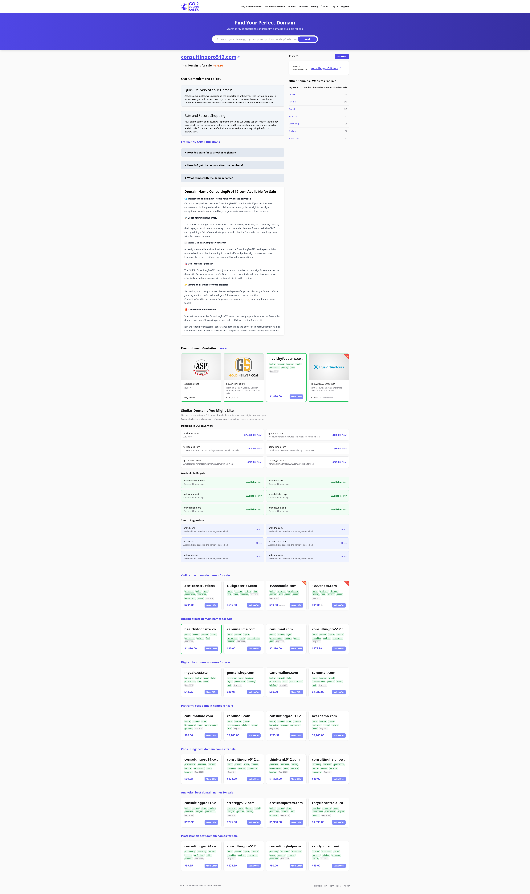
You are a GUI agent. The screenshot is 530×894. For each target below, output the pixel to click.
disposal (341, 812)
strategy (295, 765)
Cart (326, 6)
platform (231, 642)
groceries (244, 595)
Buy (260, 482)
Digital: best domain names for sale (205, 662)
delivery (285, 367)
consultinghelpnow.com (332, 759)
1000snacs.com (324, 585)
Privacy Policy (320, 885)
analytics (326, 638)
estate (205, 681)
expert (315, 859)
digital (246, 634)
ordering (331, 595)
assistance (327, 765)
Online (292, 94)
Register (345, 6)
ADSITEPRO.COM (191, 384)
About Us (303, 6)
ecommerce (274, 367)
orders (200, 598)
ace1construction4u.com (204, 585)
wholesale (281, 591)
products (281, 364)
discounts (334, 591)
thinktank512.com (284, 759)
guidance (316, 855)
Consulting (294, 123)
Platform (293, 116)
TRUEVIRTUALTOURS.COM (323, 384)
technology (317, 725)
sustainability (190, 765)
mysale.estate (196, 672)
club (229, 595)
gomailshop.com (240, 672)
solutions (323, 768)
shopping (238, 591)
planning (240, 812)
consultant (336, 855)
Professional (294, 138)
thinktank (294, 768)
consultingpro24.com (201, 759)
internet (290, 364)
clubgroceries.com (242, 585)
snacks (295, 595)
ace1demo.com (324, 716)
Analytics (293, 131)
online (272, 364)
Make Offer (341, 56)
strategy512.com (241, 802)
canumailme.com (241, 629)
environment (318, 812)
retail (236, 595)
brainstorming (275, 768)
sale (199, 681)
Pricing (314, 6)
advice (209, 768)
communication (253, 638)
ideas (286, 768)
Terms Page (335, 885)
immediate (317, 772)
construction (190, 595)
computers (274, 815)
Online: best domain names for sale (205, 575)
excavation (202, 595)
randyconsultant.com (330, 846)
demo (315, 728)
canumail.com (281, 629)
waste (336, 808)
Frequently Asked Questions (200, 142)
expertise (188, 772)
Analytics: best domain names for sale (207, 792)
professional (337, 638)
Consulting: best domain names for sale (208, 749)
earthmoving (190, 598)
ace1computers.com (286, 802)
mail (272, 642)
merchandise (293, 591)
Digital (292, 109)
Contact (292, 6)
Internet (292, 101)
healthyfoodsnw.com (286, 358)
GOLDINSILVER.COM (235, 384)
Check (259, 529)
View (259, 435)
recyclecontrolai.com (329, 802)
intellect (273, 772)
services (188, 768)
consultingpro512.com (208, 57)
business (212, 765)
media (242, 638)
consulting (317, 638)
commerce (189, 591)
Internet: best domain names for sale (206, 619)
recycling (316, 808)
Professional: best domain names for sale (209, 836)
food (293, 367)
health (298, 364)
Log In (335, 6)
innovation (285, 765)
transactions (232, 638)
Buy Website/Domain (251, 6)
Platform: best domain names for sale (207, 705)
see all (224, 348)
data (292, 812)
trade (206, 591)
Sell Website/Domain (275, 6)
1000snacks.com (282, 585)
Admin (347, 885)
